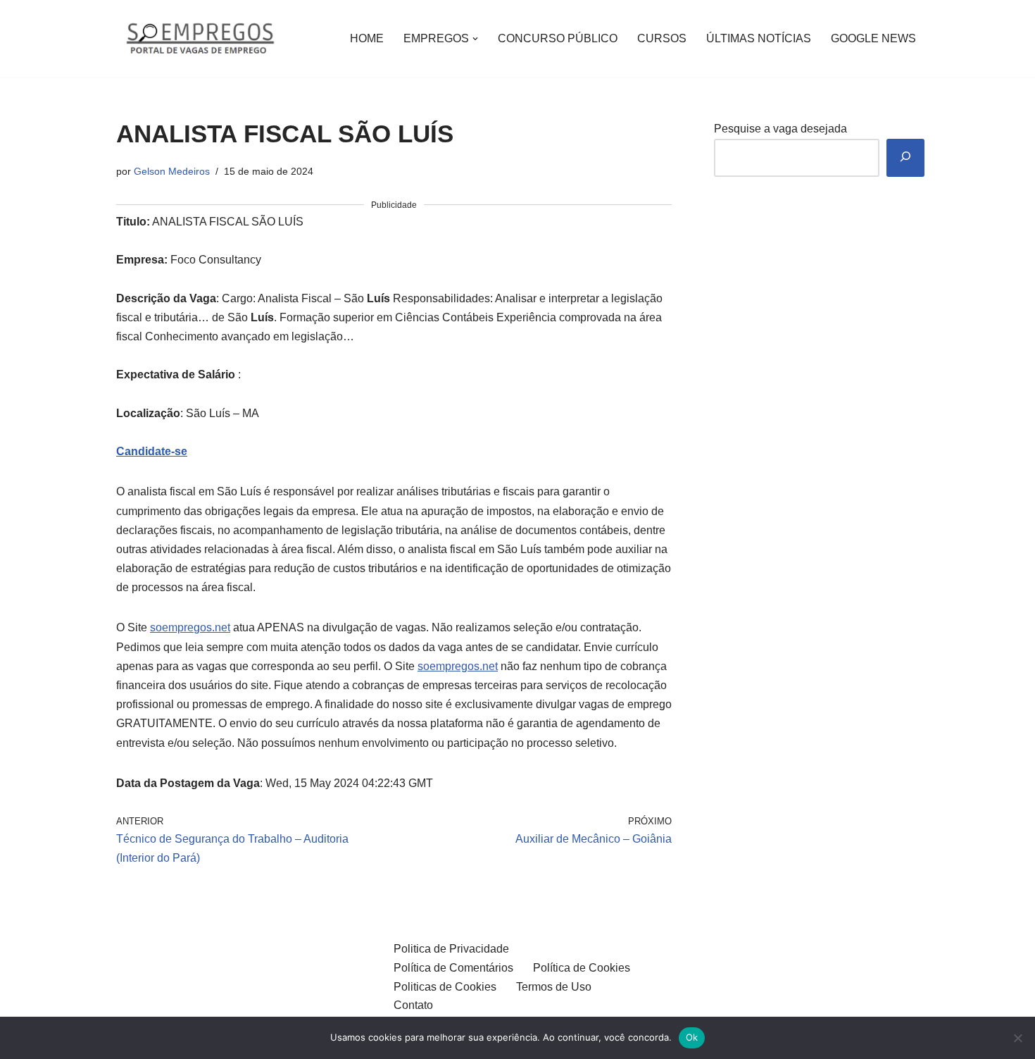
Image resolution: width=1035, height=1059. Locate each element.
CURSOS (661, 38)
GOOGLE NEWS (873, 38)
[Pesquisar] (905, 158)
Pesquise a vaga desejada (780, 129)
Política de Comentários (453, 968)
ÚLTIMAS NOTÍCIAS (758, 38)
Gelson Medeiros (172, 171)
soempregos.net (190, 627)
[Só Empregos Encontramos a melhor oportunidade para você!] (199, 38)
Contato (413, 1005)
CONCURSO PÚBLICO (557, 38)
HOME (367, 38)
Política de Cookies (581, 968)
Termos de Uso (553, 987)
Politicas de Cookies (445, 987)
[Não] (1017, 1038)
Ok (692, 1037)
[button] (475, 39)
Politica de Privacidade (451, 949)
